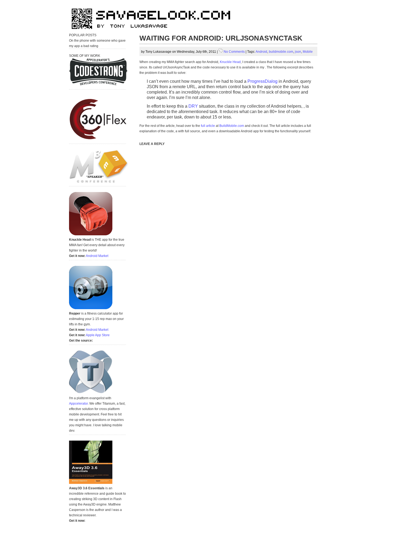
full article (208, 126)
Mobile (308, 52)
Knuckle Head (230, 62)
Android (261, 52)
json (298, 52)
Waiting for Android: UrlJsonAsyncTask (220, 38)
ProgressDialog (262, 81)
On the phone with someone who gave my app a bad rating (97, 43)
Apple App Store (98, 335)
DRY (193, 106)
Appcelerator (78, 403)
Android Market (97, 256)
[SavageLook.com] (153, 31)
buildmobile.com (281, 52)
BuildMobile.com (231, 126)
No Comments (234, 52)
